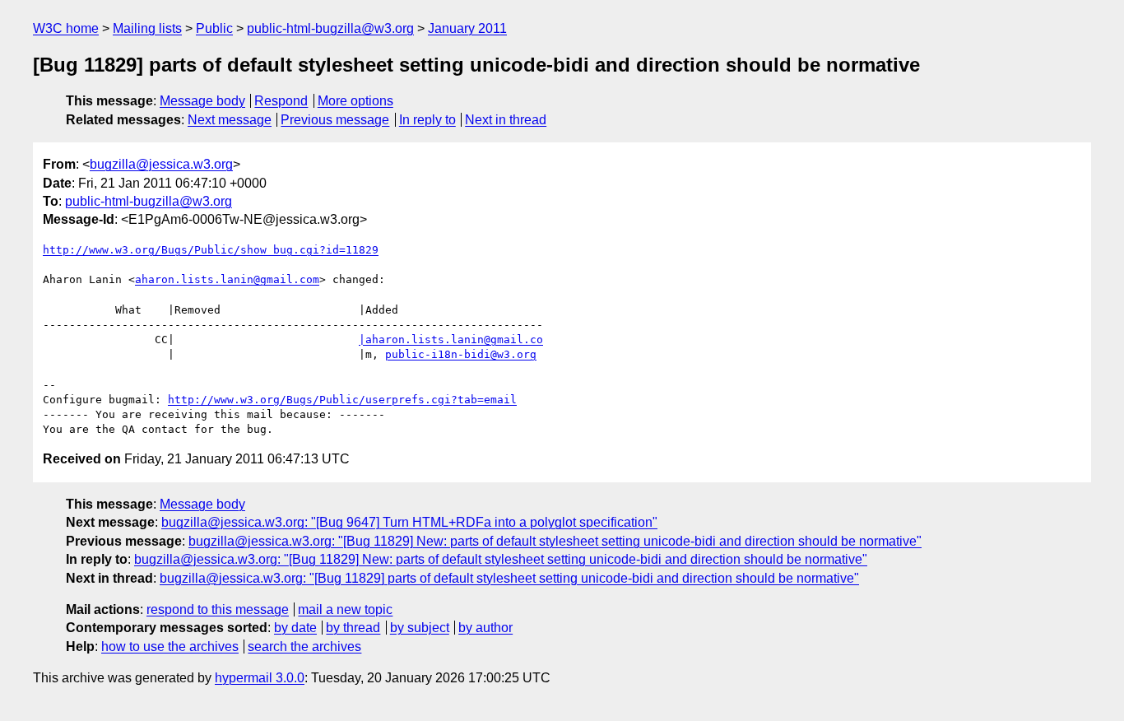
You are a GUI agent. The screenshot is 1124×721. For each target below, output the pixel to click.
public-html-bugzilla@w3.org (330, 28)
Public (214, 28)
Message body (202, 101)
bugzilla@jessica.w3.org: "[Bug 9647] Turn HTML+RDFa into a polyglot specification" (409, 522)
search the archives (304, 647)
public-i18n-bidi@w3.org (460, 354)
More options (355, 101)
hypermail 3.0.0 (259, 678)
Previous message (335, 120)
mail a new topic (345, 609)
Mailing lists (147, 28)
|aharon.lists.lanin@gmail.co (451, 339)
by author (485, 628)
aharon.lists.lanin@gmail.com (227, 279)
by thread (353, 628)
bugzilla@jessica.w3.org (161, 164)
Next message (230, 120)
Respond (281, 101)
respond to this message (217, 609)
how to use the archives (170, 647)
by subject (419, 628)
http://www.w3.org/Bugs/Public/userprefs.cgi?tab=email (342, 399)
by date (295, 628)
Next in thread (505, 120)
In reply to (427, 120)
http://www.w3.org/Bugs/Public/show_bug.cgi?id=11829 (211, 250)
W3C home (66, 28)
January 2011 (467, 28)
